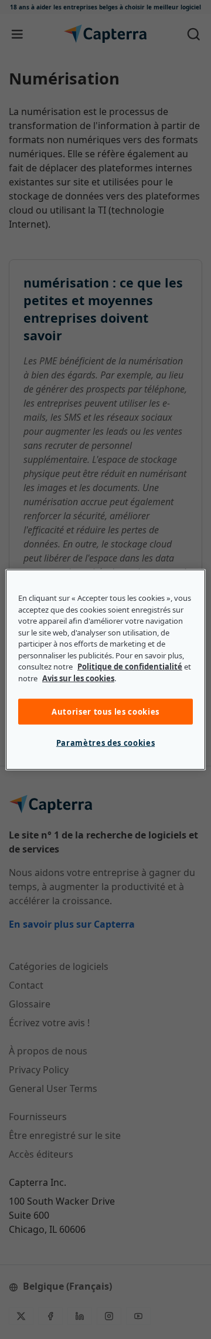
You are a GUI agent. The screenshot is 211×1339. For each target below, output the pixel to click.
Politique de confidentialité (129, 666)
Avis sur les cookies (78, 677)
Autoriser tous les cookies (105, 711)
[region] (105, 669)
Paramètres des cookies (105, 743)
